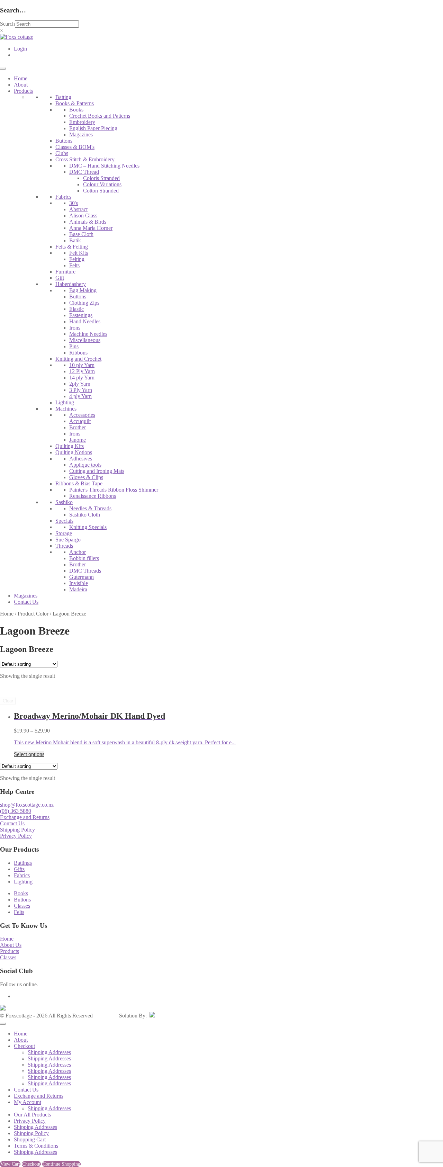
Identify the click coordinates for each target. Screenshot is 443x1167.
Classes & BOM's (74, 147)
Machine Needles (88, 334)
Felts (74, 265)
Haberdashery (70, 284)
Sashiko (64, 502)
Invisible (78, 583)
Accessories (82, 415)
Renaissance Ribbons (92, 496)
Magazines (81, 134)
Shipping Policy (17, 830)
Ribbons (78, 353)
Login (20, 49)
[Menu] (3, 69)
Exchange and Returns (24, 817)
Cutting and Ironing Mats (96, 471)
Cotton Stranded (101, 191)
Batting (63, 97)
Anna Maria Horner (90, 228)
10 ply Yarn (81, 365)
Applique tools (85, 465)
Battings (23, 863)
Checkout (24, 1046)
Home (20, 78)
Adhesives (80, 458)
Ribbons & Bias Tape (78, 483)
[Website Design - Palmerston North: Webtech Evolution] (151, 1015)
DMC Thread (84, 172)
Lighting (64, 402)
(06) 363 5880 (15, 811)
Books (76, 110)
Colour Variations (102, 184)
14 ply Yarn (81, 377)
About (21, 85)
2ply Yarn (79, 384)
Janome (77, 440)
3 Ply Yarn (80, 390)
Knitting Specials (88, 527)
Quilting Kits (69, 446)
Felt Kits (78, 253)
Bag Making (83, 290)
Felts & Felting (71, 247)
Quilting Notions (73, 452)
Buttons (63, 141)
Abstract (78, 209)
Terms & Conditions (36, 1146)
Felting (76, 259)
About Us (10, 945)
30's (73, 203)
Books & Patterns (74, 103)
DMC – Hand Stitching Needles (104, 166)
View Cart (10, 1164)
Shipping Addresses (49, 1052)
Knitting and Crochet (78, 359)
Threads (64, 546)
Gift (59, 278)
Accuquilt (80, 421)
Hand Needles (84, 321)
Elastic (76, 309)
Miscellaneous (84, 340)
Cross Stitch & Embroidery (85, 159)
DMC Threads (85, 571)
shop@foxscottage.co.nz (27, 805)
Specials (64, 521)
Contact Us (26, 602)
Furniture (65, 272)
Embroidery (82, 122)
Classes (22, 906)
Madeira (78, 589)
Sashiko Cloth (84, 515)
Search (7, 24)
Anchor (77, 552)
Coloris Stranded (101, 178)
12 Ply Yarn (82, 371)
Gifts (19, 869)
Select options (29, 754)
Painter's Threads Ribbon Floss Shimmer (113, 490)
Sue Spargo (68, 539)
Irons (74, 328)
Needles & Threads (90, 508)
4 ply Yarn (80, 396)
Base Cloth (81, 234)
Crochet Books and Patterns (99, 116)
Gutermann (81, 577)
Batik (75, 240)
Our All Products (32, 1114)
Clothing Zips (84, 303)
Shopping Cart (30, 1139)
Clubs (61, 153)
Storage (63, 533)
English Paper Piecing (93, 128)
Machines (65, 409)
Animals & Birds (87, 222)
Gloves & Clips (86, 477)
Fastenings (80, 315)
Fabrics (63, 197)
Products (23, 91)
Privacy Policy (16, 836)
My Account (27, 1102)
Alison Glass (83, 215)
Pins (74, 346)
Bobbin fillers (84, 558)
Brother (77, 427)
